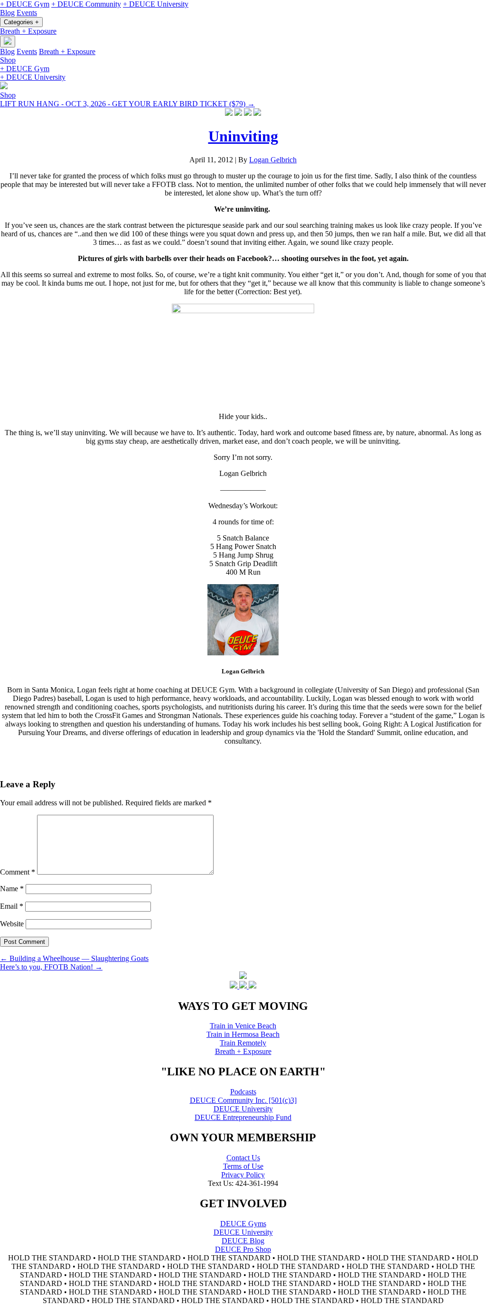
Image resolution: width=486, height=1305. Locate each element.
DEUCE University (243, 1109)
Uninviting (243, 136)
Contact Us (243, 1158)
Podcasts (243, 1092)
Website (12, 924)
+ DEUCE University (155, 4)
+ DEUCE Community (86, 4)
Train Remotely (243, 1043)
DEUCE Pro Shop (243, 1249)
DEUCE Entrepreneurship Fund (243, 1117)
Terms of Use (243, 1166)
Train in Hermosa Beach (243, 1034)
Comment (17, 872)
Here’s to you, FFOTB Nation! (51, 967)
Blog (7, 13)
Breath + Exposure (28, 31)
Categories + (21, 22)
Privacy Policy (243, 1175)
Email (11, 906)
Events (27, 13)
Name (12, 889)
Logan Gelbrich (273, 160)
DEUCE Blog (243, 1241)
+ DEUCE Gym (24, 4)
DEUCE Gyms (243, 1224)
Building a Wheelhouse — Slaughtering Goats (74, 958)
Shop (8, 60)
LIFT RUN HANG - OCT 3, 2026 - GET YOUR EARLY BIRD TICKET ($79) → (127, 104)
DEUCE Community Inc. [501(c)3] (243, 1100)
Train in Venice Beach (243, 1026)
